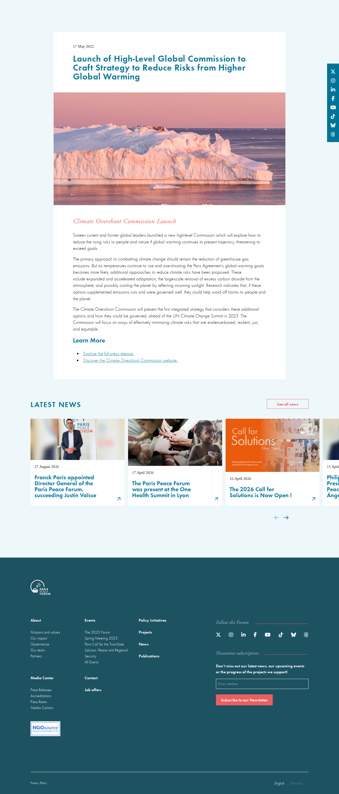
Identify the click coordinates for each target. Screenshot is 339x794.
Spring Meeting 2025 (101, 638)
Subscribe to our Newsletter (244, 699)
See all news (287, 404)
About (36, 620)
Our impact (39, 638)
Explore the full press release (108, 353)
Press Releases (41, 689)
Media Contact (42, 707)
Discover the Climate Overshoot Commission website (130, 360)
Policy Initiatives (152, 620)
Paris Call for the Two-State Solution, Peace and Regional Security (106, 650)
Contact (91, 677)
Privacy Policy (39, 783)
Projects (145, 632)
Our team (38, 649)
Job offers (93, 689)
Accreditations (41, 695)
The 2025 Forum (97, 632)
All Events (91, 661)
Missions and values (45, 632)
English (279, 783)
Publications (149, 655)
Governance (40, 644)
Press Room (39, 701)
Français (296, 783)
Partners (36, 655)
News (143, 643)
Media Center (42, 677)
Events (90, 620)
